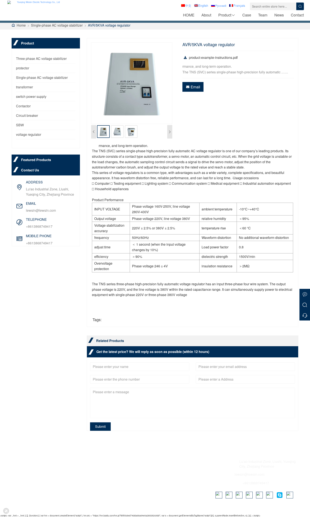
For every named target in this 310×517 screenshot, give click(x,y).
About (206, 15)
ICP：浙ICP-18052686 (206, 508)
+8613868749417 (39, 226)
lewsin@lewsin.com (41, 210)
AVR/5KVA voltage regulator (109, 25)
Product (224, 15)
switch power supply (31, 96)
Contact (297, 15)
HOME (188, 15)
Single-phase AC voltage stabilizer (57, 25)
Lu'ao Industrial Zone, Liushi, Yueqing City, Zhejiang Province (50, 192)
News (279, 15)
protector (22, 68)
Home (21, 25)
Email (195, 86)
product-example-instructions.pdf (213, 57)
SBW (20, 125)
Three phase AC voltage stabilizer (41, 58)
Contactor (23, 106)
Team (262, 15)
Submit (100, 426)
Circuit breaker (27, 115)
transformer (24, 87)
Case (246, 15)
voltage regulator (28, 134)
